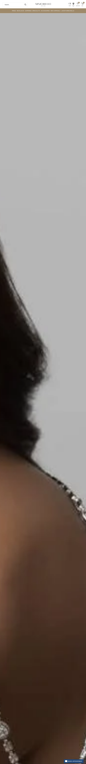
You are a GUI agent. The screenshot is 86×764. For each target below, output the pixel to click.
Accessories (45, 11)
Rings (14, 11)
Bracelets (36, 11)
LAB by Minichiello (67, 11)
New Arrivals (55, 11)
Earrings (28, 11)
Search (25, 5)
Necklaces (20, 11)
